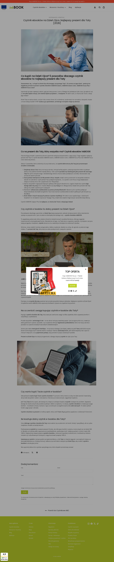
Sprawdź (72, 286)
